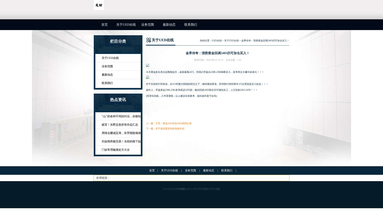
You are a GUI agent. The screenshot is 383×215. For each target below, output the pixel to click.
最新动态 (169, 24)
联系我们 (190, 24)
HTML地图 (214, 189)
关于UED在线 (126, 24)
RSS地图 (203, 189)
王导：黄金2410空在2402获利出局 (174, 123)
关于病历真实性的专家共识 (170, 128)
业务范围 (147, 24)
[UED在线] (99, 9)
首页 (104, 24)
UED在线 (217, 40)
